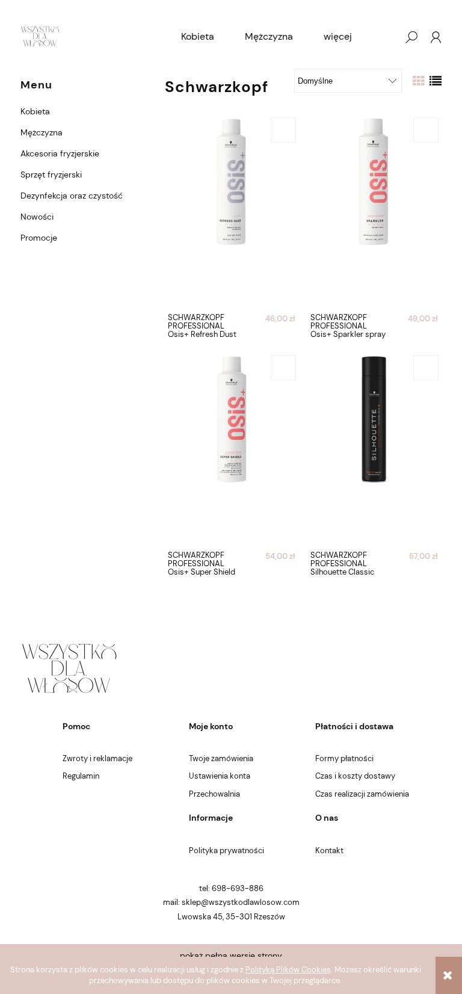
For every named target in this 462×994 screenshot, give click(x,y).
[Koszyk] (386, 37)
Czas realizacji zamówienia (362, 794)
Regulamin (81, 776)
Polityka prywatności (226, 850)
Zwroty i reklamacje (97, 758)
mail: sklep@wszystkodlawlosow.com (231, 902)
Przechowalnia (214, 794)
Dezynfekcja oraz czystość (71, 195)
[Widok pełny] (436, 81)
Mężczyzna (41, 132)
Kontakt (329, 850)
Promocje (38, 237)
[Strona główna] (40, 37)
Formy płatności (344, 758)
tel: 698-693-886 (231, 888)
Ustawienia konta (219, 776)
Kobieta (35, 111)
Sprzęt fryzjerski (51, 174)
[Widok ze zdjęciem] (419, 81)
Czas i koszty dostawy (355, 776)
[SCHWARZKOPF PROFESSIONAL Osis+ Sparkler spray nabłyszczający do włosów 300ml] (374, 211)
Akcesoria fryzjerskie (59, 153)
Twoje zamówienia (221, 758)
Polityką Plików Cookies (288, 970)
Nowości (37, 216)
